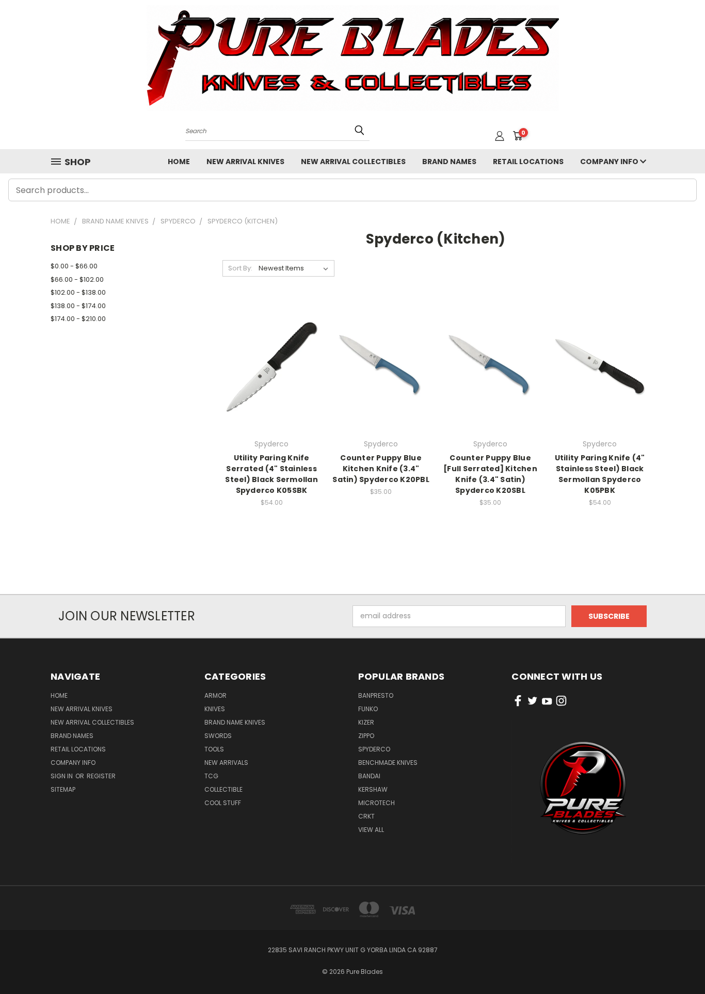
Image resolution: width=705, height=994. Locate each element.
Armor (215, 695)
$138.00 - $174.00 (78, 306)
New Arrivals (226, 762)
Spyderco (374, 749)
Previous (678, 961)
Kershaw (373, 789)
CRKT (366, 816)
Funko (368, 708)
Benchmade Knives (388, 762)
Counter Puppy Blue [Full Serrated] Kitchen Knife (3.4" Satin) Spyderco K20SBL (490, 474)
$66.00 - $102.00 (77, 279)
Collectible (223, 789)
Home (179, 161)
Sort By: (240, 268)
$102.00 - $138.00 (78, 292)
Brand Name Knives (234, 722)
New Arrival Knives (245, 161)
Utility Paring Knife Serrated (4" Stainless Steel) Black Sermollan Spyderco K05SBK (271, 474)
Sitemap (63, 789)
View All (371, 829)
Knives (214, 708)
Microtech (376, 802)
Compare (268, 365)
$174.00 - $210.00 (78, 319)
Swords (218, 735)
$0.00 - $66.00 (74, 266)
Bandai (369, 776)
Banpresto (375, 695)
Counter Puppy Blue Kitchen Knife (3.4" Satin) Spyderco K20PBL (380, 469)
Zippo (366, 735)
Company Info (610, 161)
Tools (214, 749)
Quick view (271, 345)
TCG (211, 776)
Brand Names (449, 161)
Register (101, 776)
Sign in (62, 776)
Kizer (366, 722)
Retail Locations (528, 161)
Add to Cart (272, 384)
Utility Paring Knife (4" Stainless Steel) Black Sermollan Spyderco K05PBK (600, 474)
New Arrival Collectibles (353, 161)
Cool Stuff (222, 802)
